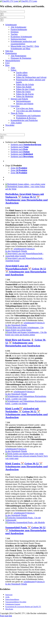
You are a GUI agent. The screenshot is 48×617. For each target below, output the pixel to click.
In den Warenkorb (13, 251)
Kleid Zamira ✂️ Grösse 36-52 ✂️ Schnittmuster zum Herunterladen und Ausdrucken (26, 466)
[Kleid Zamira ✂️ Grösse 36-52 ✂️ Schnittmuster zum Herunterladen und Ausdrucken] (26, 456)
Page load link (6, 616)
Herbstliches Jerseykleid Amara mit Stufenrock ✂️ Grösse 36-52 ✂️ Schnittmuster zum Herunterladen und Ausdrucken (26, 198)
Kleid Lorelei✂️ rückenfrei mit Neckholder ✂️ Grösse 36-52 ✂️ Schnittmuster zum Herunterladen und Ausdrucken (26, 413)
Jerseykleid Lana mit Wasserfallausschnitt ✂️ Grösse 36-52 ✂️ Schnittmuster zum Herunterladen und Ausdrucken (25, 270)
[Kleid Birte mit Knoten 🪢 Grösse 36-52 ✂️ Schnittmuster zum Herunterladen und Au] (26, 331)
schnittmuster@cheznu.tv (24, 249)
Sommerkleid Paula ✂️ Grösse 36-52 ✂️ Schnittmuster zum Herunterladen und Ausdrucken (25, 530)
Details (24, 251)
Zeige (19, 168)
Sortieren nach (26, 144)
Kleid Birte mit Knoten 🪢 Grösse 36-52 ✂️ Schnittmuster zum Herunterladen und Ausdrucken (25, 342)
